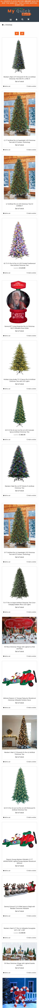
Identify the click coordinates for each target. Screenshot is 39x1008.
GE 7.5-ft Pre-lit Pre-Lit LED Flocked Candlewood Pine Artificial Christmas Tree (19, 264)
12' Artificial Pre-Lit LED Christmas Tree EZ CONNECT (19, 205)
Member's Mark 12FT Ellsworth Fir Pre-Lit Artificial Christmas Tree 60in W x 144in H (20, 78)
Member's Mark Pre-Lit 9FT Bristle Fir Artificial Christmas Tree (19, 487)
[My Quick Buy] (19, 12)
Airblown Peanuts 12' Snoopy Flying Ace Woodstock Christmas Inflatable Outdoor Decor (19, 699)
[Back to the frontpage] (3, 25)
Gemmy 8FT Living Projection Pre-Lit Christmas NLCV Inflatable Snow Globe (20, 327)
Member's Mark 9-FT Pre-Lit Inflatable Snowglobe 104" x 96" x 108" (19, 962)
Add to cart (7, 86)
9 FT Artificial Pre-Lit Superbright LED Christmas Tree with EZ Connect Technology (19, 553)
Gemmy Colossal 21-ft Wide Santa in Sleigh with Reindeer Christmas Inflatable (19, 907)
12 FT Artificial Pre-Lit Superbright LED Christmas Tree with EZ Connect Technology (19, 141)
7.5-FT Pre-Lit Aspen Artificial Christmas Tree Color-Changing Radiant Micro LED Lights (19, 603)
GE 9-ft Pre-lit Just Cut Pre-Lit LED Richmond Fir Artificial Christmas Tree (19, 809)
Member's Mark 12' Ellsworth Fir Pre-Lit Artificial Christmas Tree (19, 753)
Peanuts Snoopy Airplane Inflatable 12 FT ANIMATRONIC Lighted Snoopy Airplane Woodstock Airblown (19, 861)
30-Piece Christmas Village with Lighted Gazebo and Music (19, 997)
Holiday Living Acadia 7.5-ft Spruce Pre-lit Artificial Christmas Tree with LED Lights (19, 380)
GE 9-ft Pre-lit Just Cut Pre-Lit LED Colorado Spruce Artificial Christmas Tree (19, 431)
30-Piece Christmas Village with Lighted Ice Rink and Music (19, 648)
